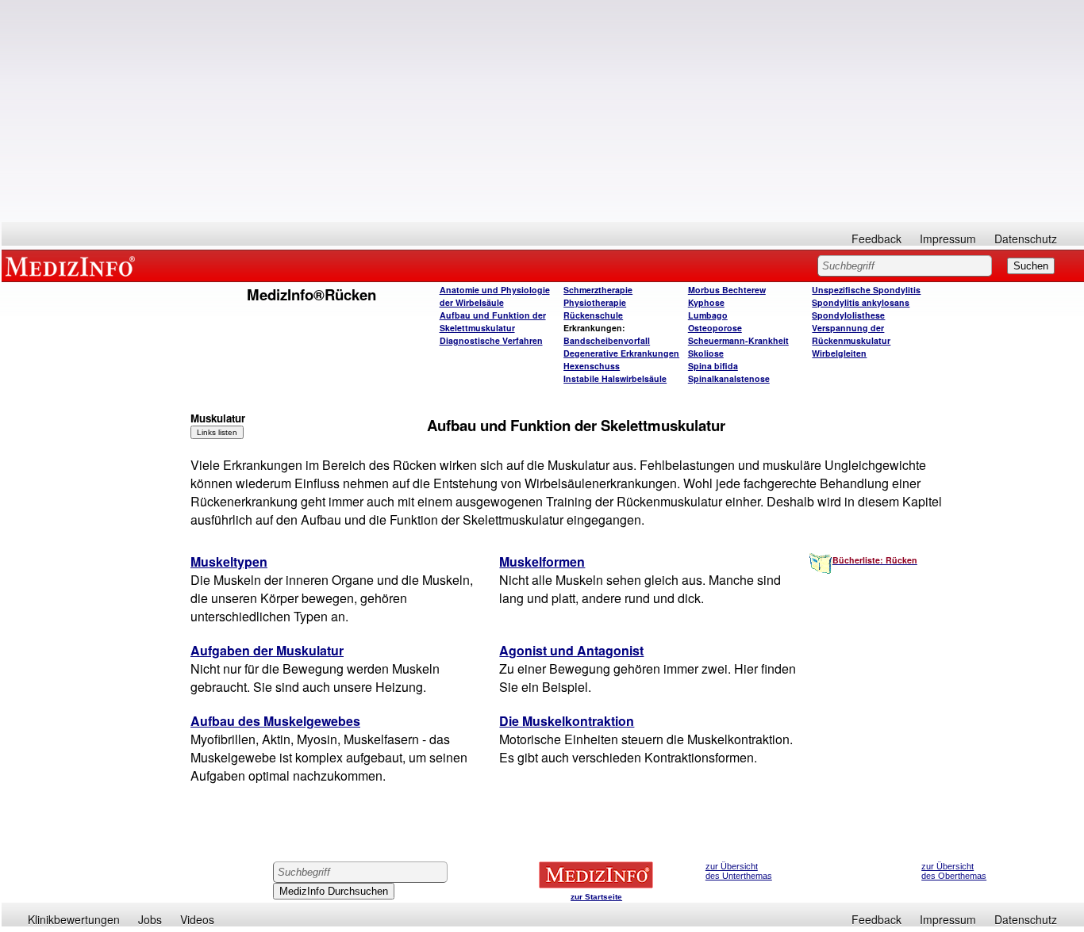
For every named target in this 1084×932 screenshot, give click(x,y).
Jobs (150, 919)
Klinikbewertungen (74, 919)
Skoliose (706, 353)
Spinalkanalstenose (729, 378)
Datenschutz (1025, 238)
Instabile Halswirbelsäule (615, 378)
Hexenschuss (591, 366)
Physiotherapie (594, 302)
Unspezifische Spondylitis (866, 290)
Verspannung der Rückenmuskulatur (851, 334)
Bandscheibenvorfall (606, 340)
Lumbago (708, 315)
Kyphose (706, 302)
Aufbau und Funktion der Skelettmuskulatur (493, 321)
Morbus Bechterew (727, 290)
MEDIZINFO (73, 265)
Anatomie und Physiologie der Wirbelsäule (495, 296)
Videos (197, 919)
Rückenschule (593, 315)
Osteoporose (715, 328)
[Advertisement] (543, 111)
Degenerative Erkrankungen (621, 353)
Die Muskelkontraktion (566, 721)
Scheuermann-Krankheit (738, 340)
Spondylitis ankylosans (860, 302)
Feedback (876, 238)
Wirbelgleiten (839, 353)
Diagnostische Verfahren (491, 340)
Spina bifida (713, 366)
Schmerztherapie (597, 290)
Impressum (948, 238)
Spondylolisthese (848, 315)
